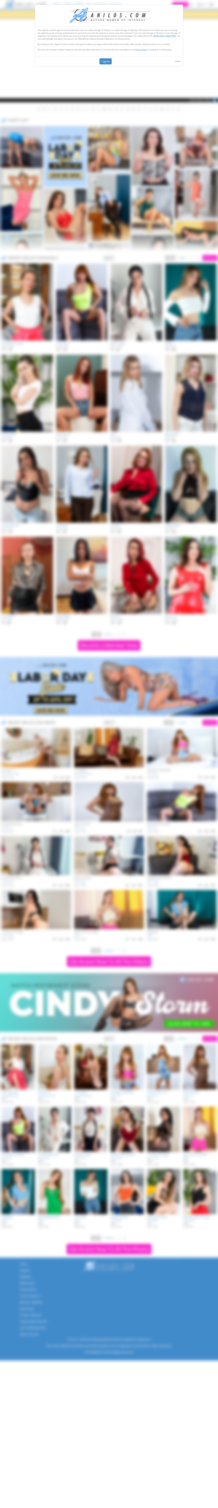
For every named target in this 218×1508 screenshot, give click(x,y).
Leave (177, 61)
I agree (105, 61)
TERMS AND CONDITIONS (164, 36)
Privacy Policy (141, 49)
